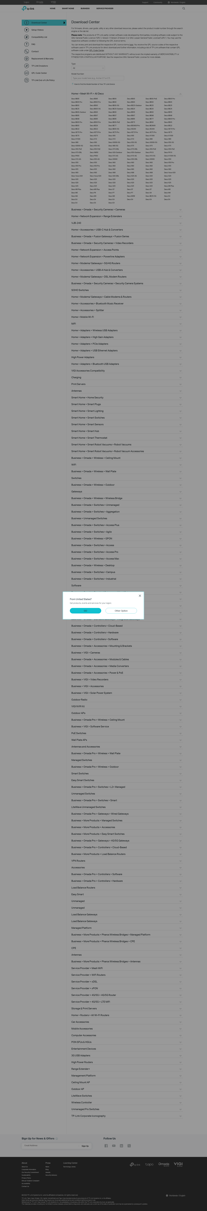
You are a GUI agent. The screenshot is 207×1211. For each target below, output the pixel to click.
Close (140, 596)
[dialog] (103, 605)
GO (85, 610)
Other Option (121, 610)
